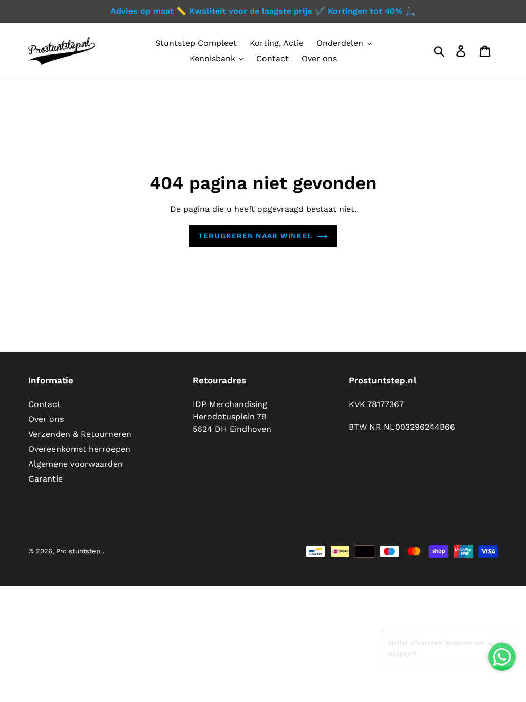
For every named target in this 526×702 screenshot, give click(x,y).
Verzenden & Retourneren (80, 434)
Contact (44, 404)
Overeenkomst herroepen (79, 449)
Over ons (46, 419)
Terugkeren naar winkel (255, 236)
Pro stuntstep (78, 551)
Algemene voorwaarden (75, 464)
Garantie (45, 479)
